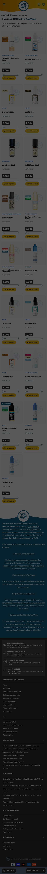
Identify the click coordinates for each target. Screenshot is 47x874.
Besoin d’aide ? (14, 669)
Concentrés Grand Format (12, 725)
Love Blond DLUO (8, 165)
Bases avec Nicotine (10, 728)
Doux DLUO (6, 323)
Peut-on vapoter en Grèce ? (13, 759)
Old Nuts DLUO (7, 218)
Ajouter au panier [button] (8, 78)
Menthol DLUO (30, 323)
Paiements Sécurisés (15, 643)
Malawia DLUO (31, 271)
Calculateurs (7, 849)
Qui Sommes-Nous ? (10, 819)
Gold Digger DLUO (32, 165)
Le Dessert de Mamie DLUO (10, 59)
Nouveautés (7, 711)
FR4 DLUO (29, 429)
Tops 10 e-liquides (9, 701)
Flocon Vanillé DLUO (33, 376)
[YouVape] (23, 8)
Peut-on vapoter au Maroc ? (13, 762)
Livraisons (6, 846)
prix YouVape (33, 526)
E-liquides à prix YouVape (23, 553)
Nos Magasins (8, 816)
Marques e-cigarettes (11, 698)
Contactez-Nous (9, 843)
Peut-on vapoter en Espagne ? (14, 755)
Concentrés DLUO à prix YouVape (23, 615)
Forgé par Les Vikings (34, 870)
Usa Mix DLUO (7, 482)
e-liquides (31, 529)
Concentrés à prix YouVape (23, 575)
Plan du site (7, 832)
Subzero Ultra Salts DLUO (9, 429)
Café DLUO (29, 112)
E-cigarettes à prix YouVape (23, 593)
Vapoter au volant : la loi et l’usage (15, 752)
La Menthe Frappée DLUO (33, 218)
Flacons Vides (8, 735)
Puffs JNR (6, 688)
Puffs (5, 685)
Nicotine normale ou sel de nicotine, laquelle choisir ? (23, 785)
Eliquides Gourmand (10, 708)
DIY (4, 716)
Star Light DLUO (8, 112)
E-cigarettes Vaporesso (11, 695)
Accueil (3, 15)
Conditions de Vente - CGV (13, 822)
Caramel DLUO (7, 376)
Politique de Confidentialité (13, 829)
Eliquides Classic (9, 705)
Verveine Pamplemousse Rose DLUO (11, 270)
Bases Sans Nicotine (10, 732)
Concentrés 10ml (9, 722)
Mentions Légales (9, 825)
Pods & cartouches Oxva (12, 692)
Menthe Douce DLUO (33, 59)
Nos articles (8, 740)
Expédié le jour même (16, 652)
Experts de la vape (16, 660)
